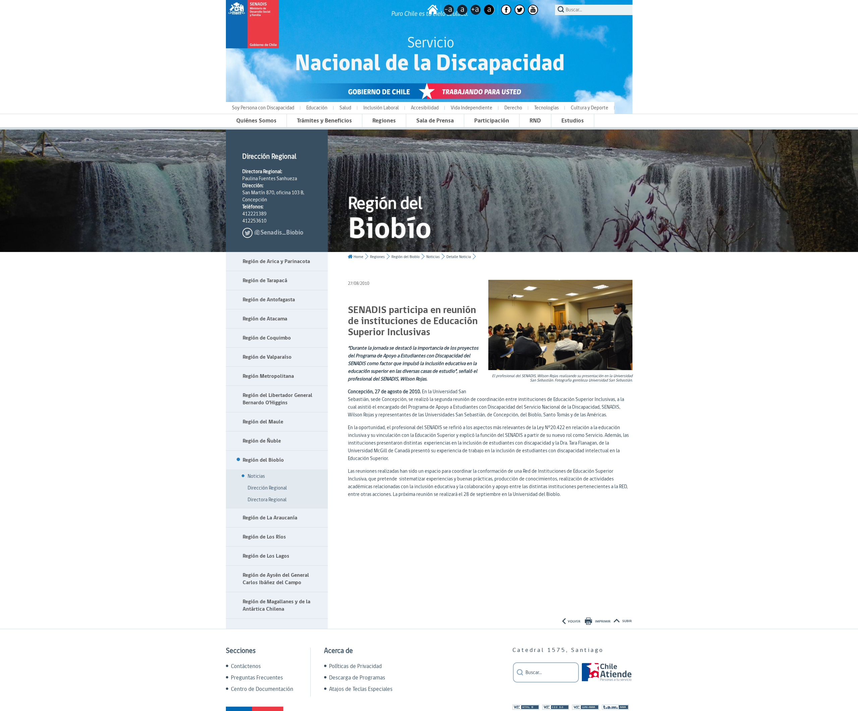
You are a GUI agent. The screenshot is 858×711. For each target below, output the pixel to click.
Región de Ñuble (262, 441)
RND (535, 120)
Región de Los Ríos (264, 537)
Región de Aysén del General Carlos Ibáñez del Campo (276, 578)
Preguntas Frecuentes (257, 678)
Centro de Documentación (262, 689)
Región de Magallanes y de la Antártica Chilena (276, 605)
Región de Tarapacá (265, 280)
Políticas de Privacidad (355, 666)
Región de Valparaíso (267, 357)
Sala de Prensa (435, 120)
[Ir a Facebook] (506, 10)
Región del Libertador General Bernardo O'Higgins (277, 399)
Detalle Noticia (458, 257)
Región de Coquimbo (267, 338)
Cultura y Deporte (589, 107)
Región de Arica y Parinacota (276, 261)
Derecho (513, 107)
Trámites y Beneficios (324, 120)
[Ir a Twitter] (519, 10)
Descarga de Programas (357, 678)
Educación (316, 107)
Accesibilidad (425, 107)
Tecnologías (546, 107)
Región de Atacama (265, 318)
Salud (345, 107)
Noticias (256, 476)
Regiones (384, 120)
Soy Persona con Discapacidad (263, 107)
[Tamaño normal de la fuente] (462, 10)
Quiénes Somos (256, 120)
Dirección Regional (267, 488)
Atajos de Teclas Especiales (360, 689)
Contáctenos (246, 666)
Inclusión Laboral (381, 107)
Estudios (572, 120)
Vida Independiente (471, 107)
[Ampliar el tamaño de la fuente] (476, 10)
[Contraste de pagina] (489, 10)
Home (358, 257)
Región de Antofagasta (269, 299)
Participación (491, 120)
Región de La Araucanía (270, 517)
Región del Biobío (263, 460)
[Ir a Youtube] (533, 10)
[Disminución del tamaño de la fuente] (449, 10)
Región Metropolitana (268, 376)
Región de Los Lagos (266, 556)
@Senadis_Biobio (278, 232)
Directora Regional (267, 499)
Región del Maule (263, 421)
